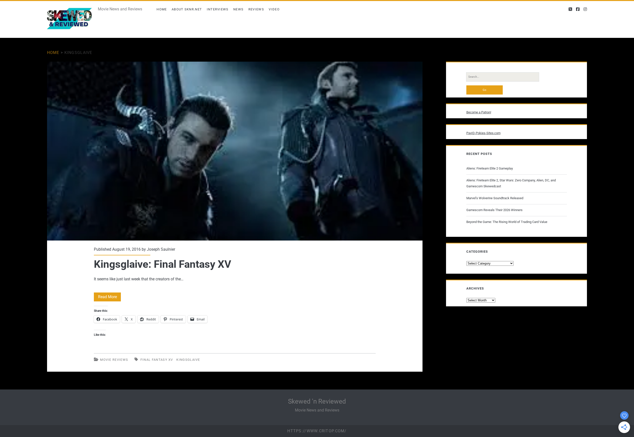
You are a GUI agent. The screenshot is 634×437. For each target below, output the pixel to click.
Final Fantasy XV (156, 360)
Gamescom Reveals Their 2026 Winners (494, 210)
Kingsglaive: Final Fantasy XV (235, 151)
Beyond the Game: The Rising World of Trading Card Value (506, 222)
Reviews (256, 9)
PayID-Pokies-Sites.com (483, 133)
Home (162, 9)
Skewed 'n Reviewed (317, 401)
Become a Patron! (478, 112)
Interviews (218, 9)
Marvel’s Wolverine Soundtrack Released (494, 198)
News (238, 9)
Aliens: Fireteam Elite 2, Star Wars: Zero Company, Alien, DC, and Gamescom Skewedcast (511, 183)
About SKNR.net (187, 9)
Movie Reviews (114, 360)
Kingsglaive (188, 360)
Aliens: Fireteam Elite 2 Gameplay (489, 168)
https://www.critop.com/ (316, 431)
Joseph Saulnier (161, 249)
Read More (109, 297)
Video (274, 9)
